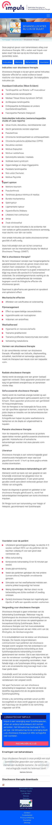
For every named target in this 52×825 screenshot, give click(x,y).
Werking (18, 62)
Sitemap (27, 823)
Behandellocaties (26, 788)
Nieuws (26, 796)
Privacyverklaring (27, 818)
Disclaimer (27, 820)
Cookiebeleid (27, 815)
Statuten (26, 798)
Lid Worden (26, 793)
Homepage (6, 40)
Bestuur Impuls (26, 791)
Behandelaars (17, 40)
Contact (27, 813)
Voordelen (44, 62)
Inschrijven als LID (26, 743)
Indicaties (7, 62)
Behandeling (31, 62)
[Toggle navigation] (48, 15)
